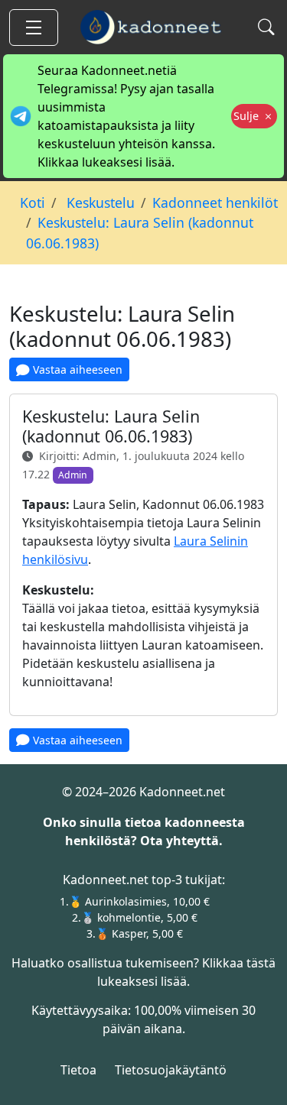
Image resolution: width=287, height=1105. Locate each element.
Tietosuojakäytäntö (171, 1069)
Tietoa (78, 1069)
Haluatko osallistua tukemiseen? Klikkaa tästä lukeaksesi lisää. (143, 972)
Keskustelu (99, 202)
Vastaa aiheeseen (76, 369)
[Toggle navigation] (33, 27)
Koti (32, 202)
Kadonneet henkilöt (215, 202)
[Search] (264, 26)
